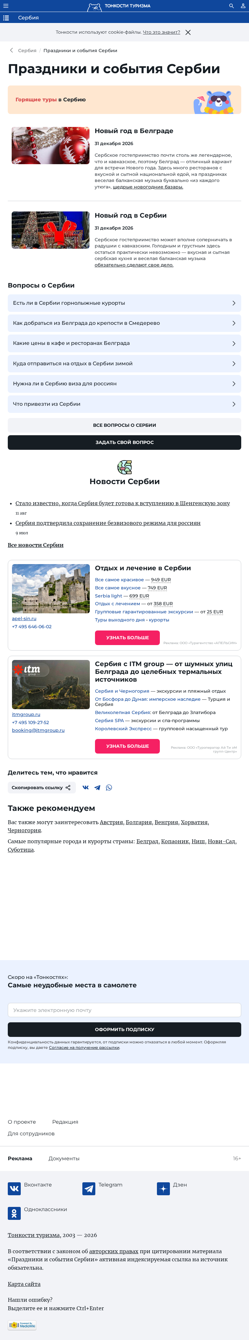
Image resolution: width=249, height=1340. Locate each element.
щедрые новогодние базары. (148, 187)
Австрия (111, 822)
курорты (159, 620)
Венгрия (166, 822)
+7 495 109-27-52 (30, 722)
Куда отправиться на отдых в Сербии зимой (73, 363)
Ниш (198, 841)
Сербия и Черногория (122, 691)
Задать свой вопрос (125, 442)
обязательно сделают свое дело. (134, 265)
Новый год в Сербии (131, 215)
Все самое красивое (119, 580)
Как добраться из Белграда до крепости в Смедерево (86, 323)
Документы (64, 1158)
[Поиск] (231, 6)
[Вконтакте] (85, 787)
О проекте (22, 1122)
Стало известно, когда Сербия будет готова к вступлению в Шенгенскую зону (123, 503)
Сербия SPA (109, 720)
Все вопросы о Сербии (124, 425)
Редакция (65, 1122)
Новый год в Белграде (134, 131)
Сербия (27, 50)
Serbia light (108, 596)
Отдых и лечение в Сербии (143, 568)
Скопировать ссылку (37, 787)
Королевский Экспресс (123, 729)
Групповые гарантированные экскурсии (144, 612)
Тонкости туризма (13, 50)
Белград (147, 841)
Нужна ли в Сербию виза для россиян (65, 383)
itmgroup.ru (26, 714)
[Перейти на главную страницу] (118, 6)
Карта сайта (24, 1284)
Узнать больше (127, 638)
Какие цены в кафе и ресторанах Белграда (71, 343)
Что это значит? (161, 32)
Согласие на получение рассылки (84, 1047)
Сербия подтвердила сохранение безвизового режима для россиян (108, 523)
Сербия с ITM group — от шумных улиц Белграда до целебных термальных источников (163, 671)
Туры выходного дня (120, 620)
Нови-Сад (221, 841)
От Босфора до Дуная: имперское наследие (148, 699)
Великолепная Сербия (122, 712)
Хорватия (194, 822)
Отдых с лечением (117, 604)
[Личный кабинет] (243, 6)
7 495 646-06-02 (32, 627)
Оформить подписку (124, 1029)
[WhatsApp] (109, 787)
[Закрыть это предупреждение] (188, 32)
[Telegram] (97, 787)
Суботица (21, 849)
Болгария (139, 822)
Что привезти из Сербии (46, 404)
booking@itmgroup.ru (38, 730)
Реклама (20, 1158)
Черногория (24, 830)
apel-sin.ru (24, 618)
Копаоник (175, 841)
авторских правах (113, 1251)
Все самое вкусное (118, 588)
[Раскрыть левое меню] (6, 6)
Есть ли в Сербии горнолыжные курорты (69, 303)
